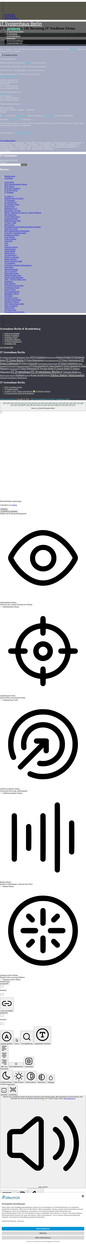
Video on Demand (10, 306)
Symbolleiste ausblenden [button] (9, 511)
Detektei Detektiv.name (12, 275)
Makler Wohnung (10, 259)
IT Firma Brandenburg (34, 360)
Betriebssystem (21, 116)
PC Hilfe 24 (8, 196)
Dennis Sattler (9, 308)
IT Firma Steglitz (53, 366)
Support (28, 63)
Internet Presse (9, 253)
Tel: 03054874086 (6, 347)
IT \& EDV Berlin (10, 190)
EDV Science (9, 186)
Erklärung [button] (4, 509)
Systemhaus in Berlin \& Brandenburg (17, 265)
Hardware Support (51, 357)
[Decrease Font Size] (2, 994)
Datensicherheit (21, 357)
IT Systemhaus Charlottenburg (67, 145)
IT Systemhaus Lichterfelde (42, 147)
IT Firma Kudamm (42, 363)
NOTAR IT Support (11, 302)
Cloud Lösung (12, 357)
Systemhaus (8, 178)
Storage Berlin (9, 207)
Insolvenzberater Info (11, 292)
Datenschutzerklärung (7, 399)
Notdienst (21, 149)
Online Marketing (15, 119)
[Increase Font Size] (2, 986)
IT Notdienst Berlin (11, 389)
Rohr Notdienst (9, 284)
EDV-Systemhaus (18, 143)
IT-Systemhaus (49, 116)
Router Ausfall (37, 375)
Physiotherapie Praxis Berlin (14, 312)
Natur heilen (8, 267)
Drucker (28, 357)
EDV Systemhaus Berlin (13, 387)
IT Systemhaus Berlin (7, 141)
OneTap (14, 505)
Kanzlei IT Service (11, 298)
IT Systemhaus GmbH (23, 147)
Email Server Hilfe (11, 229)
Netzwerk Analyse (11, 247)
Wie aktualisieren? (69, 1098)
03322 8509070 (10, 17)
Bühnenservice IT (10, 209)
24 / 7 (1, 357)
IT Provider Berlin (45, 368)
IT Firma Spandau (38, 366)
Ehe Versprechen (10, 215)
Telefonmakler (48, 149)
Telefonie (73, 49)
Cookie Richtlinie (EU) (14, 43)
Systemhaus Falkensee (12, 340)
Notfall (26, 375)
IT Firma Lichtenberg (44, 143)
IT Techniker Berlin (69, 372)
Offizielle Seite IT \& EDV (14, 198)
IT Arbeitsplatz (9, 263)
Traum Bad (8, 241)
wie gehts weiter (10, 310)
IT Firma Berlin (30, 143)
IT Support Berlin (61, 368)
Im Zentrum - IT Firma (12, 211)
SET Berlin (8, 296)
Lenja (6, 245)
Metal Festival (9, 225)
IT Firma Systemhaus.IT (13, 342)
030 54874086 (9, 15)
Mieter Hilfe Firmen (11, 273)
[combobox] (43, 406)
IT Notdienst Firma (75, 143)
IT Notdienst (8, 192)
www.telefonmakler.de (24, 133)
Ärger (4, 116)
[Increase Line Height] (2, 1015)
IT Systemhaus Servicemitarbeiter (64, 147)
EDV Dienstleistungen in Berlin (15, 184)
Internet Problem (63, 357)
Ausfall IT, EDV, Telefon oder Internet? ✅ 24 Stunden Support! (27, 391)
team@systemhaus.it (11, 19)
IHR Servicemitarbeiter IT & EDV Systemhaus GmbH (50, 399)
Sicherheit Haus (10, 249)
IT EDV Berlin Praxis (12, 217)
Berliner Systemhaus (11, 336)
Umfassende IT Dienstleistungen (8, 378)
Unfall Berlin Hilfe (11, 219)
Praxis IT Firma (10, 290)
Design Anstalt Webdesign (13, 277)
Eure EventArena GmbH (13, 261)
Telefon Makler (37, 149)
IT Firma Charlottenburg (70, 360)
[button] (1, 412)
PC (29, 375)
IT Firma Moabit (11, 366)
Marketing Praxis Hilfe (12, 221)
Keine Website (9, 237)
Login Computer (10, 239)
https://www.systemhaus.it (9, 76)
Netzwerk (12, 375)
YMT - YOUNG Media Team (15, 279)
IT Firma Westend (12, 368)
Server (28, 149)
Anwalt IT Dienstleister (12, 300)
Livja (6, 243)
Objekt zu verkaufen (11, 257)
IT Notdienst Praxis (20, 145)
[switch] (9, 607)
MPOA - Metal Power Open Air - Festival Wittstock (22, 213)
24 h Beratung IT (10, 202)
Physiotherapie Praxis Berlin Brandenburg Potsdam (22, 227)
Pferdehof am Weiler (11, 235)
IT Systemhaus (33, 145)
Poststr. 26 (3, 94)
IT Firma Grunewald (28, 363)
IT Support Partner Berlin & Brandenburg (19, 393)
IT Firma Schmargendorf (22, 366)
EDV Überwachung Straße (14, 304)
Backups (6, 357)
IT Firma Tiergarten (60, 143)
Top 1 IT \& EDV (10, 271)
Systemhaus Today (11, 338)
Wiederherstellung (22, 378)
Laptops (7, 375)
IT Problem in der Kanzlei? (14, 286)
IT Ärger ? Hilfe (10, 223)
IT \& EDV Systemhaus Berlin (15, 233)
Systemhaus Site (10, 344)
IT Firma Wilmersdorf (27, 368)
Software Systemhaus (12, 333)
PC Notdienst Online (11, 205)
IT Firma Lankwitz (53, 363)
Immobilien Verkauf (11, 294)
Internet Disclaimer (11, 269)
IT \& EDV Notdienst (12, 188)
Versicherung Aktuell (11, 288)
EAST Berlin (9, 182)
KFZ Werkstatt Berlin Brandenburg (17, 231)
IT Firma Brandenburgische (51, 360)
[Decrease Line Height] (2, 1023)
